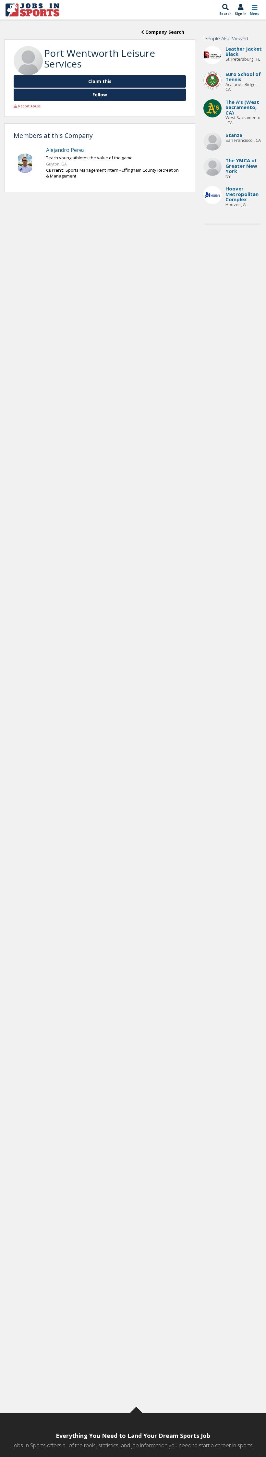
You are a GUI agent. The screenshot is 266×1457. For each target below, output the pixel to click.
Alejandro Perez (65, 149)
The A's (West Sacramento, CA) (242, 107)
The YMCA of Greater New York (241, 165)
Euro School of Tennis (243, 77)
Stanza (233, 135)
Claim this (100, 81)
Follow (99, 95)
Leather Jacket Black (243, 51)
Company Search (164, 32)
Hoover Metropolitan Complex (242, 193)
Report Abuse (29, 106)
